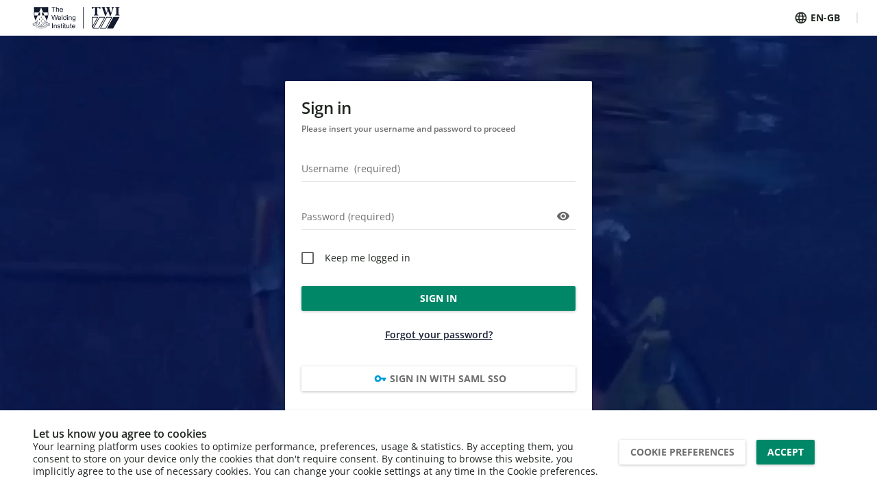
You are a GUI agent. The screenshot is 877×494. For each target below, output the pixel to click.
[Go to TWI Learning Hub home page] (76, 17)
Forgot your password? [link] (439, 334)
